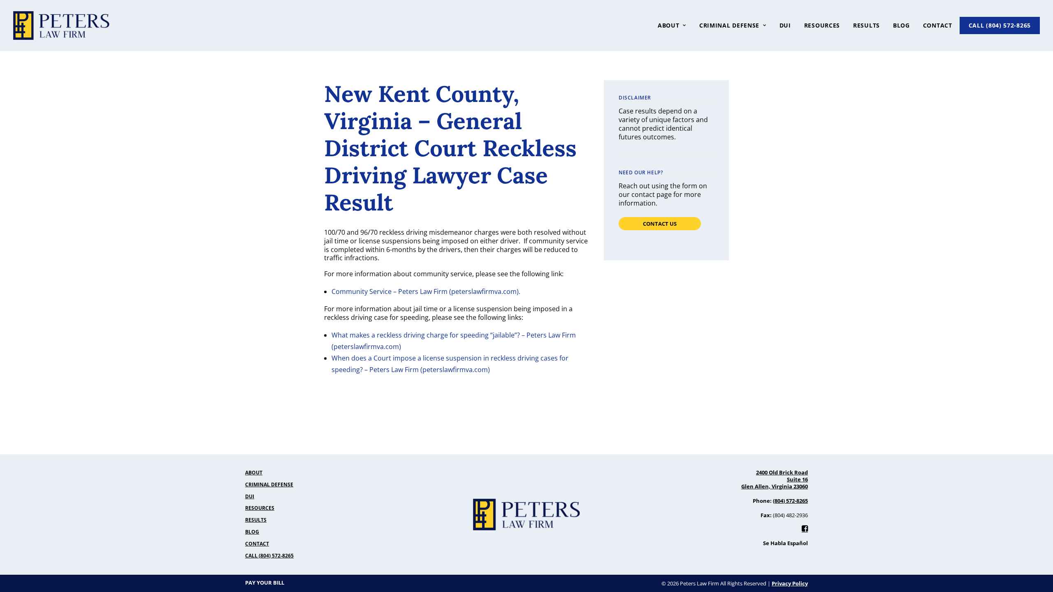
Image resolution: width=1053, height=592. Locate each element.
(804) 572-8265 (790, 500)
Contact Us (660, 223)
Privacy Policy (790, 583)
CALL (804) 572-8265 (1000, 25)
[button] (805, 529)
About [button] (669, 25)
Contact (937, 25)
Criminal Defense (729, 25)
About (253, 473)
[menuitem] (675, 25)
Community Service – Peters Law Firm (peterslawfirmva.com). (426, 291)
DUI (785, 25)
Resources (822, 25)
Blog (901, 25)
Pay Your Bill (264, 583)
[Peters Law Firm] (61, 25)
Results (866, 25)
